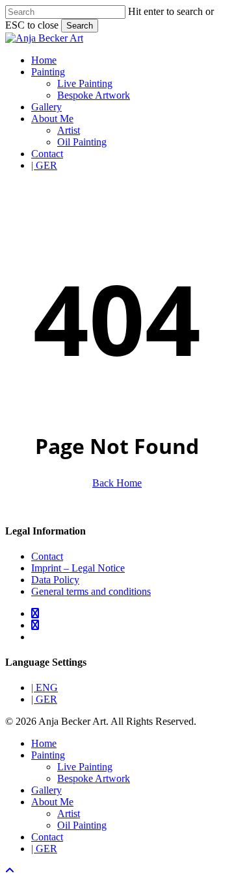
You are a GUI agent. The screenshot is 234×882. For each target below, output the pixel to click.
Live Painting (84, 766)
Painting (48, 755)
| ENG (44, 687)
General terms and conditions (91, 591)
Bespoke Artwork (93, 778)
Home (44, 743)
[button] (9, 870)
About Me (52, 801)
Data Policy (55, 579)
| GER (44, 699)
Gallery (46, 790)
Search (79, 26)
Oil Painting (82, 825)
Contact (47, 556)
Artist (68, 813)
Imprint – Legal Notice (78, 567)
